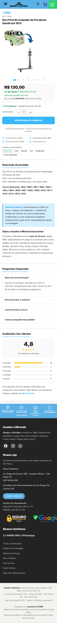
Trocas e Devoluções (12, 543)
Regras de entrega (11, 553)
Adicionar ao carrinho (28, 120)
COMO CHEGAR (14, 496)
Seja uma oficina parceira (14, 573)
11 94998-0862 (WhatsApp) (19, 535)
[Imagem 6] (38, 80)
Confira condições (21, 415)
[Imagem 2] (18, 80)
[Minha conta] (38, 4)
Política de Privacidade (13, 548)
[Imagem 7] (43, 80)
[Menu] (5, 4)
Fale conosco (9, 563)
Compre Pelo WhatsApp (53, 5)
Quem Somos (9, 568)
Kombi (7, 13)
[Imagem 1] (13, 80)
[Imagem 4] (28, 80)
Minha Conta (28, 393)
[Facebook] (5, 446)
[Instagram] (13, 446)
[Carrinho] (45, 4)
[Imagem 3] (23, 80)
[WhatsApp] (20, 446)
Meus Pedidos (9, 558)
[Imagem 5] (33, 80)
